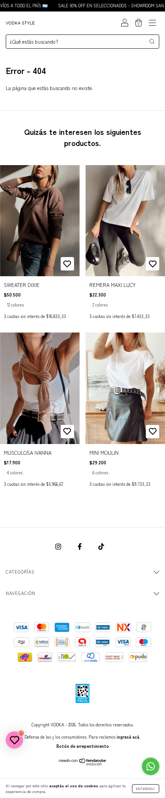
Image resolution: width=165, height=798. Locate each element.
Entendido (145, 789)
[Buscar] (151, 41)
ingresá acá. (128, 737)
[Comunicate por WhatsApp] (150, 766)
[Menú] (152, 23)
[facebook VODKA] (80, 546)
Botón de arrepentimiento (82, 746)
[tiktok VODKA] (101, 546)
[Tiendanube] (83, 763)
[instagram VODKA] (59, 546)
